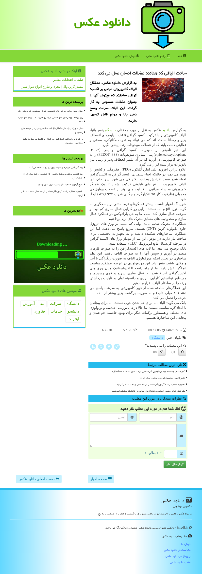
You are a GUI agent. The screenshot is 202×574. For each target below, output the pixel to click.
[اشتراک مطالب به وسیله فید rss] (93, 346)
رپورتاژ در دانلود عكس (178, 556)
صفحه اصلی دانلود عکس (37, 479)
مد (42, 303)
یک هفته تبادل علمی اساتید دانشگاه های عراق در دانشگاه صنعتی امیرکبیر (148, 390)
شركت (55, 303)
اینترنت (73, 319)
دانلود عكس (102, 22)
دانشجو (73, 311)
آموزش (29, 303)
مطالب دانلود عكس (180, 562)
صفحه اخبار (99, 479)
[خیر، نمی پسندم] (162, 352)
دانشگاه (110, 130)
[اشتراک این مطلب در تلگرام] (116, 346)
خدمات (56, 311)
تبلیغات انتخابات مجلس (67, 80)
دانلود (166, 130)
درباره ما (185, 544)
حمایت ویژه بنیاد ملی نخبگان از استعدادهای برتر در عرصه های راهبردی (52, 130)
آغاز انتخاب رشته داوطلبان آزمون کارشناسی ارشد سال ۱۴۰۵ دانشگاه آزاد (148, 371)
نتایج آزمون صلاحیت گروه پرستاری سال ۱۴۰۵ (162, 378)
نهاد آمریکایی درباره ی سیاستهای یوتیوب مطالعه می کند (56, 167)
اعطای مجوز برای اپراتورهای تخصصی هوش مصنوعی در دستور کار (50, 110)
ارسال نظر (173, 464)
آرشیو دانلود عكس (156, 56)
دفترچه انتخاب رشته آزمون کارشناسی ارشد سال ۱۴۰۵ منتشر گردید (151, 384)
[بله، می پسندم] (182, 352)
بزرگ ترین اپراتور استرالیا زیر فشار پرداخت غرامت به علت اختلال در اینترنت (53, 141)
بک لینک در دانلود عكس (177, 550)
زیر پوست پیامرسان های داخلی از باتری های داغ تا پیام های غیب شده (50, 119)
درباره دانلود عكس (125, 56)
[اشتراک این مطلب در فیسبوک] (108, 346)
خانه (180, 56)
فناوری (39, 311)
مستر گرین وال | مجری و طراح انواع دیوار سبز (52, 86)
